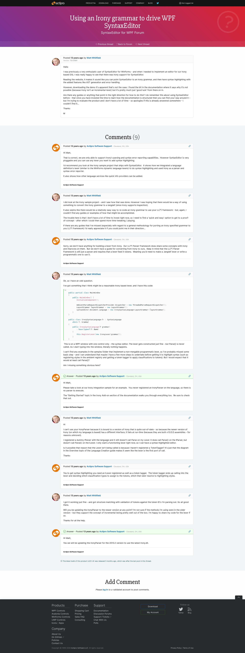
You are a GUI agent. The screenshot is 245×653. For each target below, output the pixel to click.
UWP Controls (58, 620)
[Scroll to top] (238, 597)
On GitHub (57, 637)
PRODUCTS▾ (91, 3)
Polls (96, 623)
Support (99, 605)
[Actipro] (58, 3)
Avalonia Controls (60, 613)
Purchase (81, 605)
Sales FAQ (79, 616)
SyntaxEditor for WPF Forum (122, 33)
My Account (153, 612)
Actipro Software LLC (79, 648)
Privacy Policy (176, 648)
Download (153, 606)
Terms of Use (188, 648)
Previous (105, 44)
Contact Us (57, 643)
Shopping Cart (82, 610)
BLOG (150, 3)
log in (105, 589)
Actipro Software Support (99, 146)
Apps (61, 623)
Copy (187, 291)
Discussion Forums (103, 613)
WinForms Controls (61, 616)
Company (58, 629)
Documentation (101, 610)
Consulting (80, 620)
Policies (55, 640)
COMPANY (140, 3)
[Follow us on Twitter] (158, 3)
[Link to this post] (190, 146)
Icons (54, 623)
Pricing (78, 613)
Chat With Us (100, 620)
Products (58, 605)
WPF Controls (58, 610)
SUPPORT (128, 3)
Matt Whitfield (94, 58)
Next (143, 44)
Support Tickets (102, 616)
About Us (56, 634)
